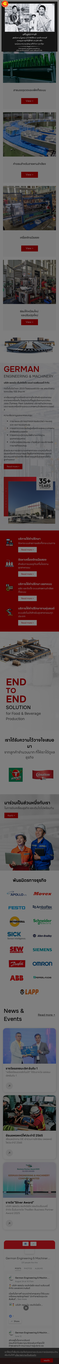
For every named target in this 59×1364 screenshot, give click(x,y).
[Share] (33, 1244)
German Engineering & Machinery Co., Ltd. (28, 1258)
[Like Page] (26, 1244)
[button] (4, 20)
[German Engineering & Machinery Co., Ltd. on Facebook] (29, 1249)
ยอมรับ (47, 1360)
